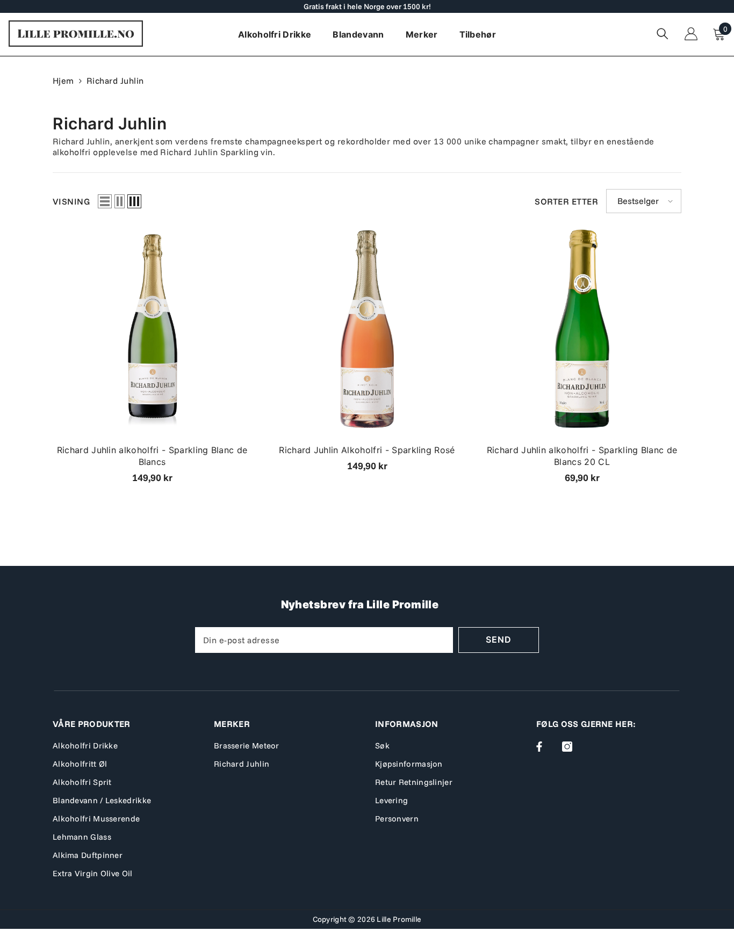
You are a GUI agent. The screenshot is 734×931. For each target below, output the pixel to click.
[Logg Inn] (691, 33)
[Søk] (663, 33)
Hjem (63, 80)
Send (498, 639)
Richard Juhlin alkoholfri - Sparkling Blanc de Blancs (152, 456)
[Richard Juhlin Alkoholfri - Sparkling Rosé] (367, 328)
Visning (71, 201)
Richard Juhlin (115, 80)
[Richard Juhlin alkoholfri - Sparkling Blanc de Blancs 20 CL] (582, 328)
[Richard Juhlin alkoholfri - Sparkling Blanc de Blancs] (152, 328)
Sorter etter (566, 201)
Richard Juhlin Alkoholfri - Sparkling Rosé (367, 450)
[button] (105, 201)
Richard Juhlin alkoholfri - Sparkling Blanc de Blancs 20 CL (582, 456)
